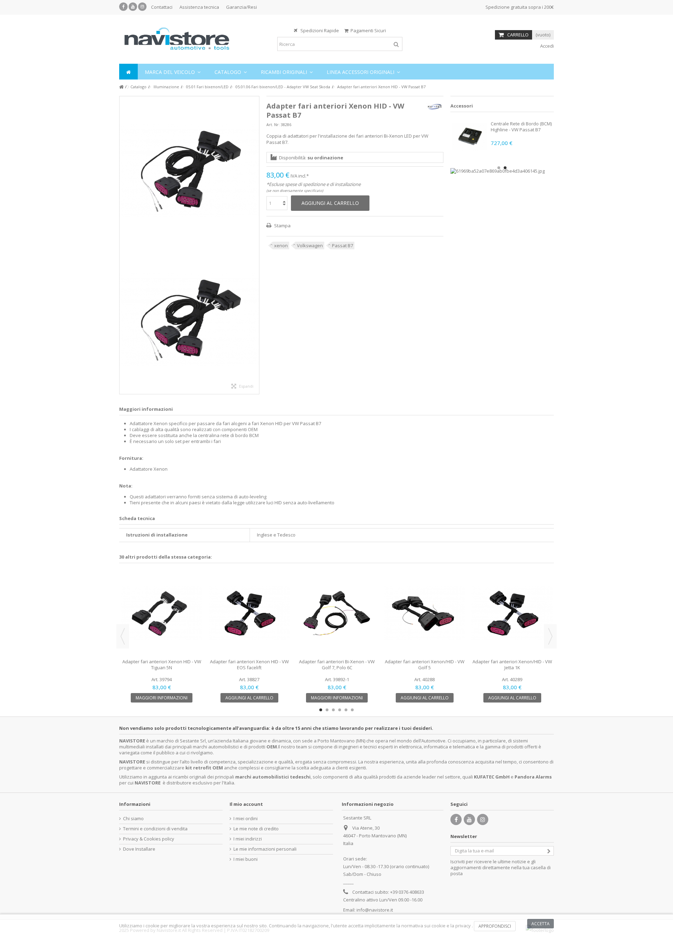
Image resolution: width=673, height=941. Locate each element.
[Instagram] (142, 6)
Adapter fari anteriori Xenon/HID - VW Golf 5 (424, 664)
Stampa (282, 225)
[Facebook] (123, 6)
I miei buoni (245, 859)
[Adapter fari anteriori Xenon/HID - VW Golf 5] (424, 613)
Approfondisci (494, 926)
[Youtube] (133, 6)
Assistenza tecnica (199, 7)
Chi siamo (133, 819)
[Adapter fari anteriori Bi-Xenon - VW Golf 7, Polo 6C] (337, 613)
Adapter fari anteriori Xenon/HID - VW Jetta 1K (512, 664)
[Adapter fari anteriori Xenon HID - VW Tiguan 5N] (161, 613)
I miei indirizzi (247, 839)
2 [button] (505, 167)
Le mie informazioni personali (265, 849)
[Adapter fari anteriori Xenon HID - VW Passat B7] (189, 170)
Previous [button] (122, 636)
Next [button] (550, 636)
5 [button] (346, 709)
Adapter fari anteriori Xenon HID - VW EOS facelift (249, 664)
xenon (281, 245)
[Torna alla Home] (121, 87)
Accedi (546, 46)
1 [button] (498, 167)
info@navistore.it (374, 910)
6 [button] (352, 709)
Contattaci (161, 7)
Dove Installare (139, 849)
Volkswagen (310, 245)
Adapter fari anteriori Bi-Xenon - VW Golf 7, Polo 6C (337, 664)
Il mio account (246, 804)
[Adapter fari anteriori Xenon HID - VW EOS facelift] (249, 613)
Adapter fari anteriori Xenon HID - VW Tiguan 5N (161, 664)
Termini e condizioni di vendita (155, 829)
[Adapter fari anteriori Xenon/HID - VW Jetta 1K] (512, 613)
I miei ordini (245, 819)
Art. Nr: (273, 124)
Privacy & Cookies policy (148, 839)
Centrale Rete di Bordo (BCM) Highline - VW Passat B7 (521, 126)
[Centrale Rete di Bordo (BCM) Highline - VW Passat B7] (469, 136)
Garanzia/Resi (241, 7)
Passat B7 (342, 245)
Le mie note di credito (256, 829)
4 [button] (339, 709)
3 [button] (333, 709)
